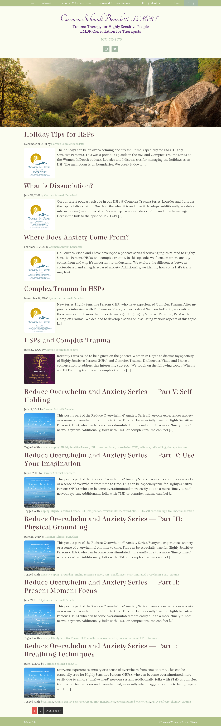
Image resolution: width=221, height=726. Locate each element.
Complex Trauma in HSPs (64, 289)
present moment (128, 638)
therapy (172, 447)
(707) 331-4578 (110, 39)
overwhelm (124, 447)
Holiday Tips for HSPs (59, 134)
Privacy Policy (30, 722)
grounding (67, 574)
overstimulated (106, 447)
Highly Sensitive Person (75, 447)
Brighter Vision (189, 722)
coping (55, 447)
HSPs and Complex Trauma (67, 340)
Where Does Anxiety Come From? (76, 237)
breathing (47, 701)
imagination (94, 511)
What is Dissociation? (58, 186)
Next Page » (53, 710)
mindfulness (118, 574)
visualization (186, 511)
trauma (182, 447)
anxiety (45, 447)
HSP (93, 447)
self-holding (158, 447)
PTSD (135, 447)
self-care (145, 447)
